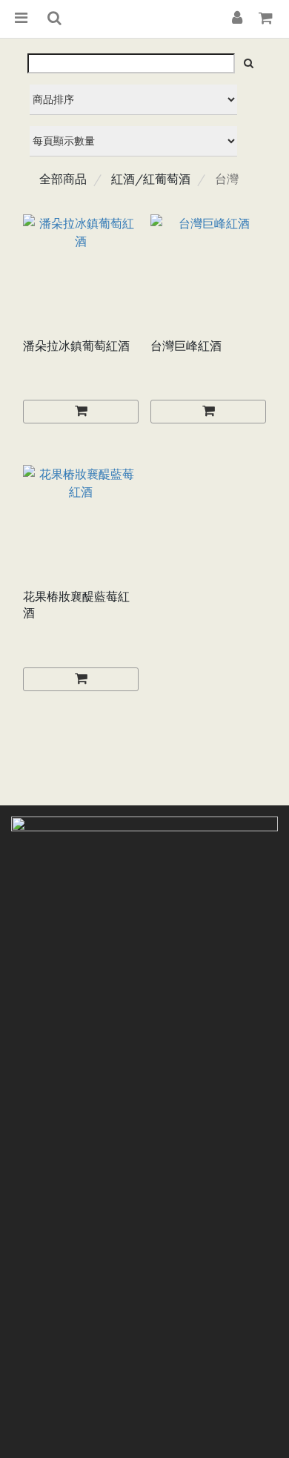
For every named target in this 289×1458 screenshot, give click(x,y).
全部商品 (63, 178)
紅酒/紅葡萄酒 (150, 178)
